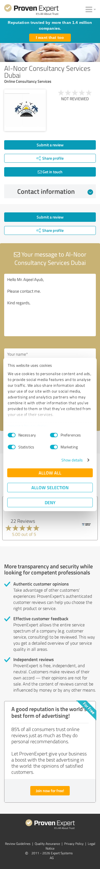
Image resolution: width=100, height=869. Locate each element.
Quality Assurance (47, 843)
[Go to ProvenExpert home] (31, 10)
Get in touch (52, 171)
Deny (50, 502)
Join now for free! (50, 790)
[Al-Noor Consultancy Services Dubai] (25, 110)
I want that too (50, 37)
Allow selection (50, 487)
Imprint (14, 426)
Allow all (50, 472)
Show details (72, 460)
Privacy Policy (36, 426)
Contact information (46, 191)
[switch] (54, 435)
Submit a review (50, 144)
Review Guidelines (18, 843)
